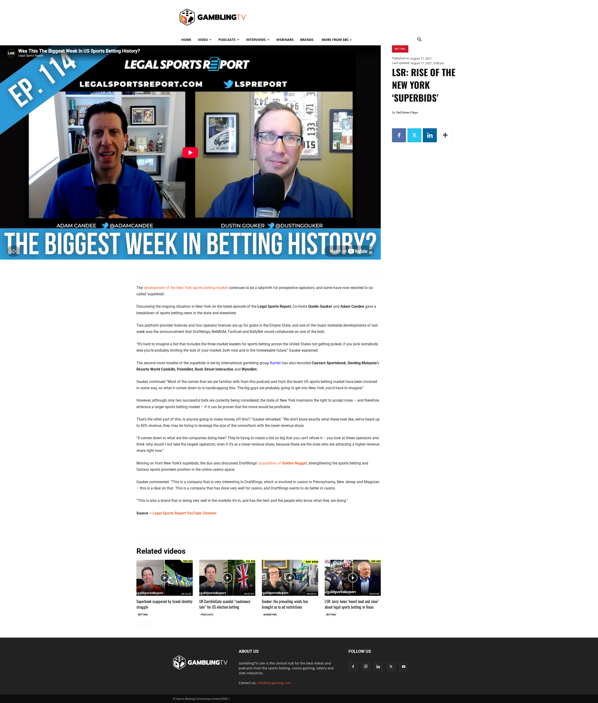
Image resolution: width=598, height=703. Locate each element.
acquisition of (282, 463)
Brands (306, 39)
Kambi (275, 363)
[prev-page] (139, 624)
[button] (419, 40)
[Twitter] (414, 135)
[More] (445, 135)
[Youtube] (403, 666)
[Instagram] (365, 666)
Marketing (270, 614)
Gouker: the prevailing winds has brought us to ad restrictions (285, 604)
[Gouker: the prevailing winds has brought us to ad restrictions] (290, 578)
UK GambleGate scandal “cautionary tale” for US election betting (224, 604)
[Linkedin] (430, 135)
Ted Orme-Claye (407, 112)
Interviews (256, 39)
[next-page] (147, 624)
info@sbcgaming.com (274, 683)
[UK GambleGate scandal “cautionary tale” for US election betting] (227, 578)
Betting (143, 614)
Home (186, 39)
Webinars (285, 39)
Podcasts (226, 39)
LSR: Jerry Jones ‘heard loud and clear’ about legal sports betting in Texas (352, 604)
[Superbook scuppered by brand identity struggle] (164, 578)
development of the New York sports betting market (186, 287)
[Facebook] (399, 135)
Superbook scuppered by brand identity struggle (164, 604)
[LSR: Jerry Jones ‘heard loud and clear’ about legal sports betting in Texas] (353, 578)
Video (203, 39)
